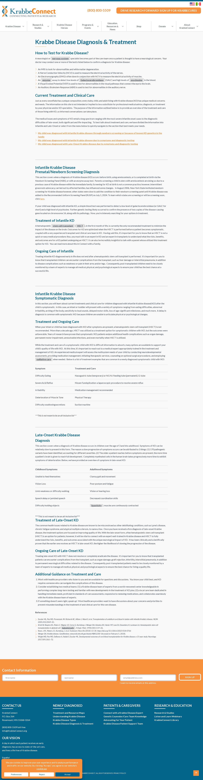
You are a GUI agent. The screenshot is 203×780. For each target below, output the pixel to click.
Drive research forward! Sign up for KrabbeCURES (159, 10)
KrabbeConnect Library (166, 720)
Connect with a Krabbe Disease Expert (123, 712)
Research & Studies (164, 712)
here (42, 198)
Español (6, 757)
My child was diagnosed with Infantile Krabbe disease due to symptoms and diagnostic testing (86, 140)
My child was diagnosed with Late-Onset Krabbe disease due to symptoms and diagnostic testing (88, 144)
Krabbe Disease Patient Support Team (123, 723)
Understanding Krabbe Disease (69, 716)
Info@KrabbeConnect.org (14, 730)
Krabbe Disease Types (64, 720)
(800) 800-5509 (98, 10)
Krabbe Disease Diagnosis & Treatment (73, 723)
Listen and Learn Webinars (168, 716)
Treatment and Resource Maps (69, 712)
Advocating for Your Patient (118, 720)
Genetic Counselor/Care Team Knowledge (125, 716)
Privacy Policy (120, 773)
